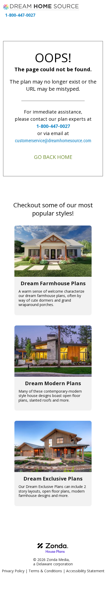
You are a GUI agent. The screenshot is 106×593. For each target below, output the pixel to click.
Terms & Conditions (45, 570)
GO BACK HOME (53, 157)
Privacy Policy (13, 570)
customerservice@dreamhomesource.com (53, 140)
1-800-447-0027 (20, 15)
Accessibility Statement (85, 570)
